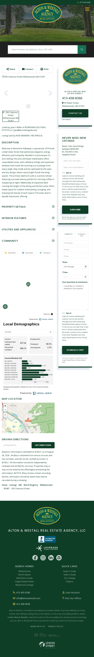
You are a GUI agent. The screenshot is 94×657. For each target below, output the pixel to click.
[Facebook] (35, 557)
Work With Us (38, 626)
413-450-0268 (85, 2)
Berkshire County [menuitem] (24, 578)
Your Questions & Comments (75, 282)
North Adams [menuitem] (24, 574)
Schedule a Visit (82, 235)
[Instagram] (43, 557)
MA (20, 485)
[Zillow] (59, 557)
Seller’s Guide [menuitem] (70, 574)
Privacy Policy (70, 360)
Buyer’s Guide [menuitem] (69, 571)
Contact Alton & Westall (17, 617)
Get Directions (43, 445)
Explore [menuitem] (69, 581)
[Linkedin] (51, 557)
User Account (72, 592)
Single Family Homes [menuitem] (24, 581)
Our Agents (66, 119)
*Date (64, 262)
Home (4, 485)
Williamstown (46, 485)
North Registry (31, 485)
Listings (13, 485)
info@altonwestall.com (28, 598)
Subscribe (75, 209)
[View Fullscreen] (5, 415)
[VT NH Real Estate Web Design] (47, 645)
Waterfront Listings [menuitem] (24, 585)
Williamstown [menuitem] (24, 571)
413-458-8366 (72, 98)
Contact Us (75, 113)
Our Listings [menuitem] (69, 578)
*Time (65, 272)
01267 (6, 488)
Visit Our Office (73, 598)
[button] (82, 49)
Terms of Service (81, 360)
